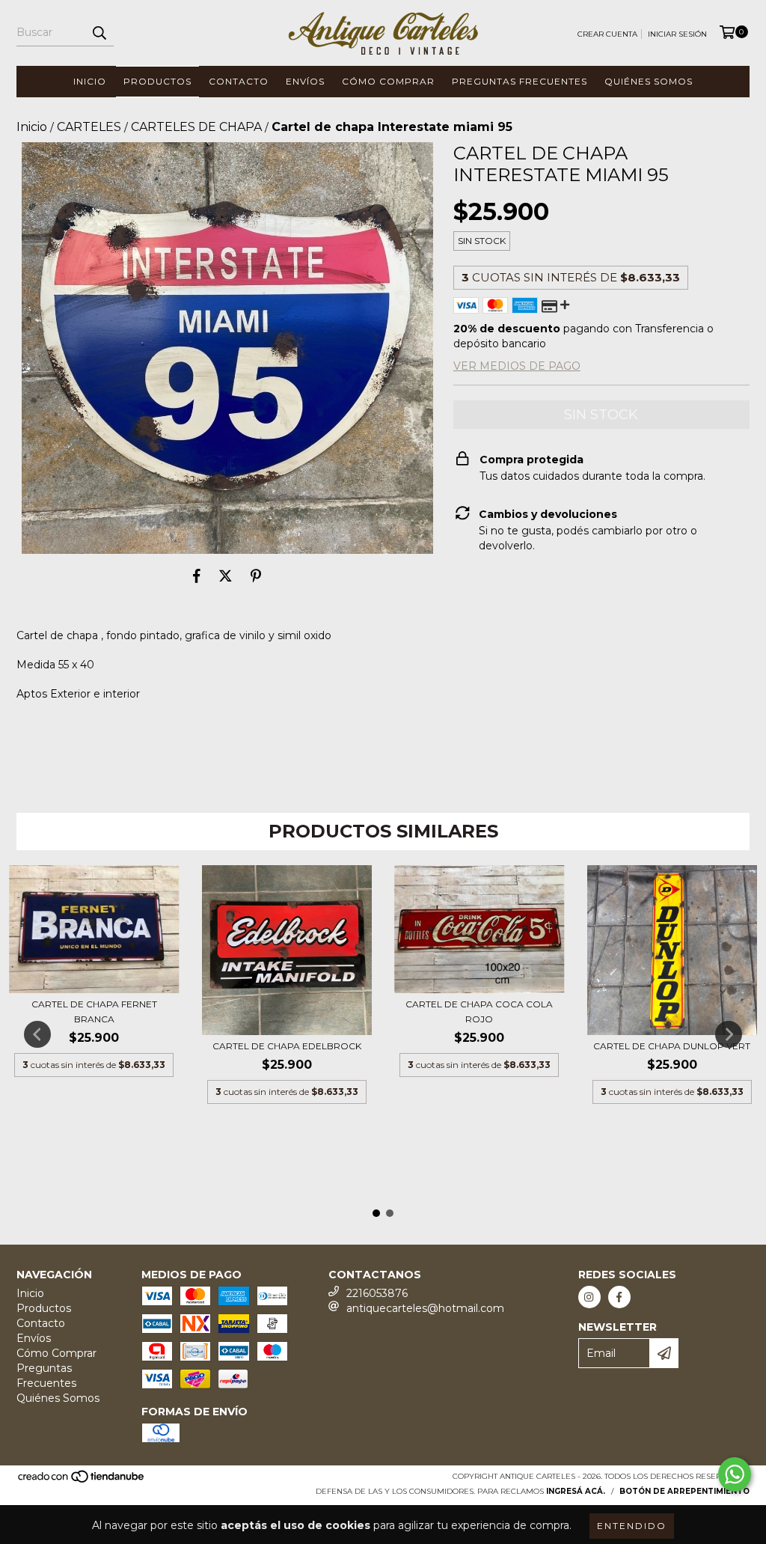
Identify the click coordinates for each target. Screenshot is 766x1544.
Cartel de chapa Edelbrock (286, 1046)
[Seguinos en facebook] (619, 1297)
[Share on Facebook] (196, 576)
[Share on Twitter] (225, 576)
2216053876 (377, 1293)
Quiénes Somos (648, 81)
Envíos (305, 81)
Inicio (89, 81)
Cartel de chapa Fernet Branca (94, 1011)
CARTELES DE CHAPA (196, 127)
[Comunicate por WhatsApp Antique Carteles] (734, 1474)
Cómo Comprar (388, 81)
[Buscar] (99, 32)
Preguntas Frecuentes (519, 81)
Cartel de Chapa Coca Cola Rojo (479, 1011)
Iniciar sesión (677, 34)
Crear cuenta (607, 34)
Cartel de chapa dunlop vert (671, 1046)
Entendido (632, 1525)
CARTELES (89, 127)
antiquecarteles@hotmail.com (425, 1308)
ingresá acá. (575, 1491)
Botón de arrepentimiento (684, 1491)
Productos (157, 81)
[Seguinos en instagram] (589, 1297)
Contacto (239, 81)
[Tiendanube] (81, 1481)
